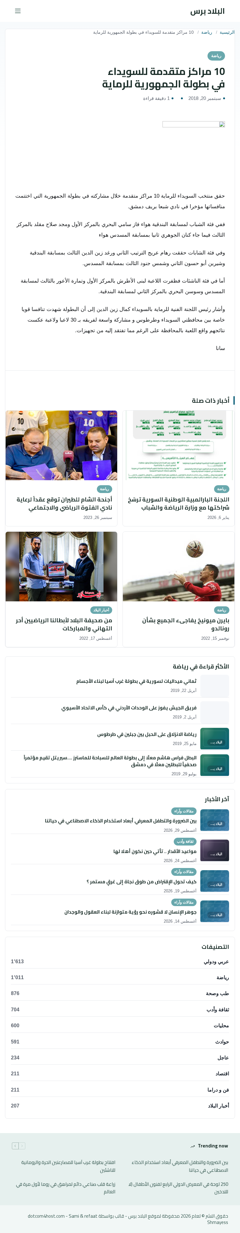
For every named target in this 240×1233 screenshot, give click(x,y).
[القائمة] (18, 11)
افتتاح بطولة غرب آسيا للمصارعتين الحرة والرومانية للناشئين (68, 1166)
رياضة (206, 32)
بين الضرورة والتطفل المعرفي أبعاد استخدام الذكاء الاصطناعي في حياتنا (180, 1166)
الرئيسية (227, 32)
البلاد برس (207, 10)
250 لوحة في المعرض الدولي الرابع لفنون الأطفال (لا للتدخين (178, 1188)
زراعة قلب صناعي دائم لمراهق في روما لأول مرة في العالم (65, 1188)
